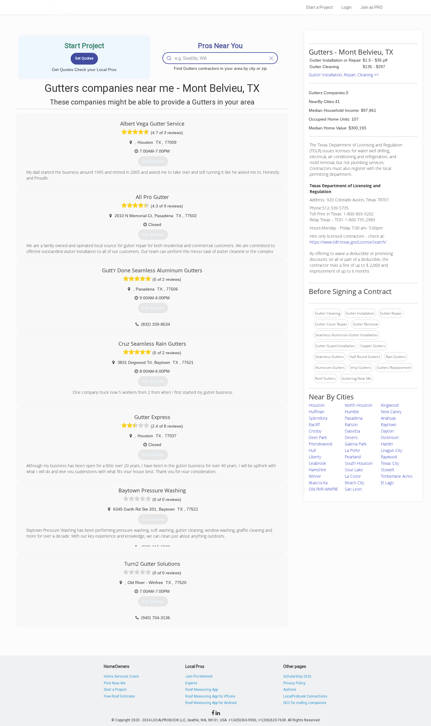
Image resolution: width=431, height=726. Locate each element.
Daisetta (352, 431)
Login (347, 7)
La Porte (352, 450)
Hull (312, 450)
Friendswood (320, 444)
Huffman (316, 411)
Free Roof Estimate (119, 696)
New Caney (391, 411)
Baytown (388, 424)
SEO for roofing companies (304, 703)
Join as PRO (371, 7)
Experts (191, 683)
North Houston (358, 405)
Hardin (387, 444)
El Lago (387, 482)
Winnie (315, 476)
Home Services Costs (121, 676)
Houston (317, 405)
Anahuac (388, 418)
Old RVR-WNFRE (323, 489)
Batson (351, 424)
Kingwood (389, 405)
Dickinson (390, 437)
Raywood (389, 457)
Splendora (318, 418)
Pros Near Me (114, 683)
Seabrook (317, 463)
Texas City (390, 463)
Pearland (353, 457)
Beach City (354, 482)
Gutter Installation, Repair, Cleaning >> (344, 74)
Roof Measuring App (201, 690)
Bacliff (314, 424)
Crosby (315, 431)
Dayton (387, 431)
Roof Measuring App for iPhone (210, 696)
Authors (289, 690)
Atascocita (318, 482)
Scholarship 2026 (297, 676)
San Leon (353, 489)
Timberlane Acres (397, 476)
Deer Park (318, 437)
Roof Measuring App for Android (211, 703)
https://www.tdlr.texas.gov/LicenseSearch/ (348, 242)
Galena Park (355, 444)
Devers (351, 437)
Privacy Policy (294, 683)
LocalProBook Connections (305, 696)
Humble (352, 411)
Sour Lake (354, 469)
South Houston (359, 463)
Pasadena (353, 418)
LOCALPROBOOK (81, 7)
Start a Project (319, 7)
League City (391, 450)
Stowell (387, 469)
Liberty (315, 457)
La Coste (353, 476)
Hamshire (317, 469)
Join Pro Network (199, 676)
